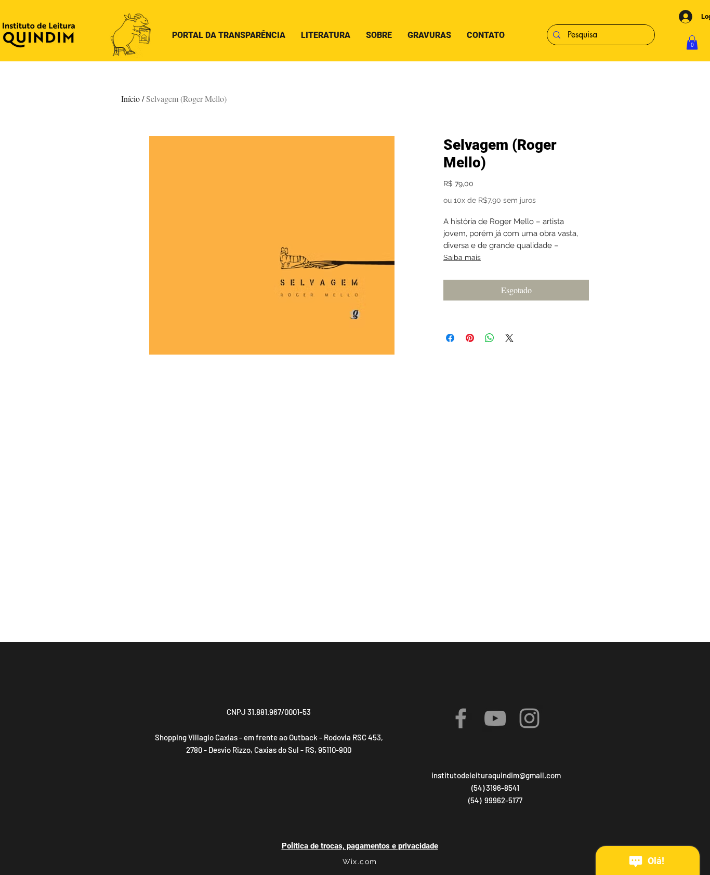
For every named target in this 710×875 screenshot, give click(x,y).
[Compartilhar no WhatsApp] (489, 338)
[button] (692, 42)
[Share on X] (509, 338)
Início (130, 98)
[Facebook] (461, 718)
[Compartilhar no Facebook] (450, 338)
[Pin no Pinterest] (470, 338)
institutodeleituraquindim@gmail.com (496, 775)
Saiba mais (462, 257)
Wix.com (360, 861)
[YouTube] (495, 718)
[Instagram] (529, 718)
